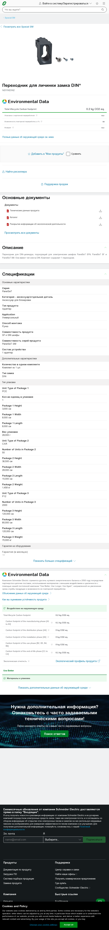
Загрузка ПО (10, 874)
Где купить (60, 883)
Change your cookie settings (43, 925)
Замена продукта (12, 883)
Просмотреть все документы (22, 232)
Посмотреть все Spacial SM (18, 26)
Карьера (8, 901)
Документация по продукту (17, 869)
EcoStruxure (61, 901)
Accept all (68, 925)
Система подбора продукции (18, 878)
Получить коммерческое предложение (75, 878)
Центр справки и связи (67, 869)
